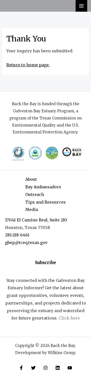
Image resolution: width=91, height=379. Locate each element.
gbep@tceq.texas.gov (26, 242)
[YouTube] (69, 368)
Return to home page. (28, 64)
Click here (69, 318)
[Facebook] (21, 368)
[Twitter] (33, 368)
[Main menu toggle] (81, 6)
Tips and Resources (45, 202)
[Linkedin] (57, 368)
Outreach (34, 194)
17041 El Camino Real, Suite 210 (36, 219)
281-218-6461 (17, 234)
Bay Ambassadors (43, 186)
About (31, 179)
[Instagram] (45, 368)
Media (31, 209)
